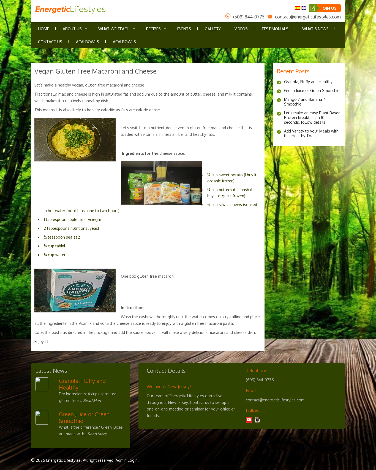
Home (43, 28)
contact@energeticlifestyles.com (308, 17)
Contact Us (50, 41)
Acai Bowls (87, 41)
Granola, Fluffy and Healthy (308, 81)
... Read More (91, 400)
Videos (241, 28)
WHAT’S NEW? (315, 28)
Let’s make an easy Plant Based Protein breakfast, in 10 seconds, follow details (312, 117)
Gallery (213, 28)
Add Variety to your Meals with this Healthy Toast (311, 133)
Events (184, 28)
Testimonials (274, 28)
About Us (72, 28)
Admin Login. (127, 460)
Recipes (153, 28)
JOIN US (329, 8)
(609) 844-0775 (249, 17)
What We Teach (114, 28)
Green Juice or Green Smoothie (311, 90)
